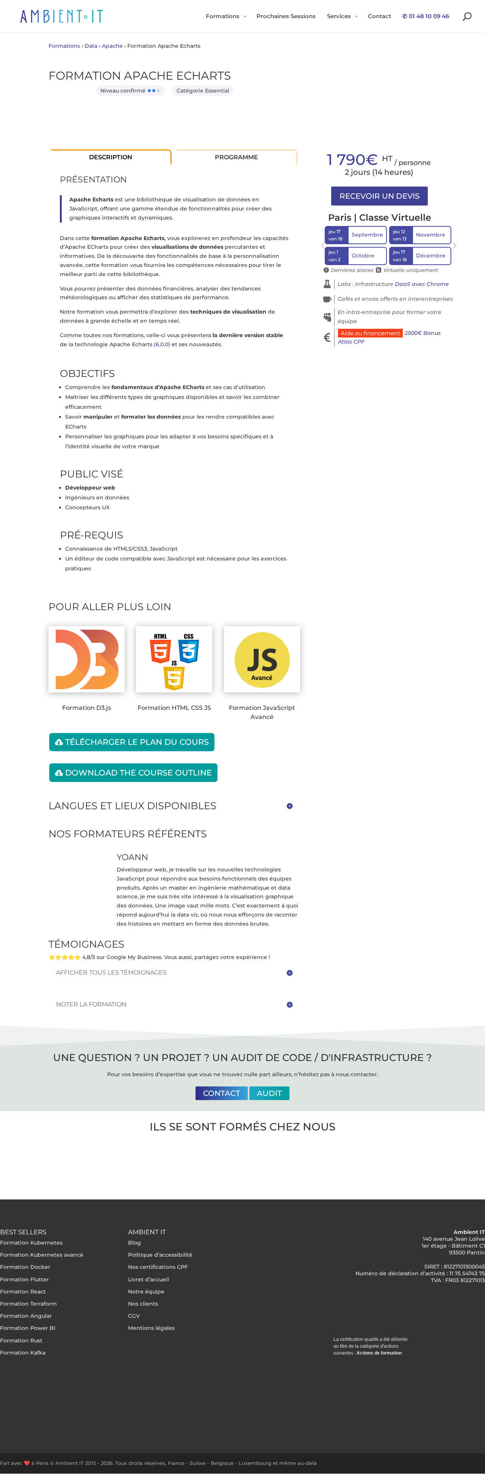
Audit (269, 1093)
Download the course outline (138, 772)
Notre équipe (146, 1291)
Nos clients (143, 1303)
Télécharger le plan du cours (137, 742)
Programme (236, 157)
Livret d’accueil (148, 1279)
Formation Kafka (22, 1352)
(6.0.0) (162, 344)
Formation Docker (25, 1267)
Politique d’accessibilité (160, 1255)
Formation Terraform (28, 1303)
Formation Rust (21, 1340)
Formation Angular (26, 1316)
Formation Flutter (24, 1279)
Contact (221, 1093)
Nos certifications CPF (158, 1267)
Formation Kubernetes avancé (41, 1255)
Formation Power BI (27, 1328)
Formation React (23, 1291)
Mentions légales (151, 1328)
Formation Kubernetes (31, 1242)
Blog (134, 1242)
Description (110, 157)
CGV (134, 1316)
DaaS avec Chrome (422, 284)
